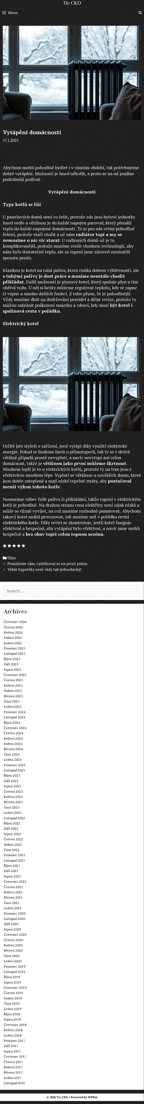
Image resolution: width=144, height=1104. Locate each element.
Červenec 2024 (15, 727)
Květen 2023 (13, 796)
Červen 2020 (13, 940)
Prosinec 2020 (14, 913)
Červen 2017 (13, 1062)
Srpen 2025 (12, 669)
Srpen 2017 (12, 1051)
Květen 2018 (13, 1030)
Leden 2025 (13, 706)
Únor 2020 (11, 955)
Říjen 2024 (12, 722)
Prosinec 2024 (14, 712)
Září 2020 (11, 924)
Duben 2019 (13, 998)
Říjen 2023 (12, 775)
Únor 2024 (11, 754)
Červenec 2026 (15, 621)
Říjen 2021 (12, 865)
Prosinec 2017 (14, 1040)
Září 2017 (11, 1045)
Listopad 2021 (14, 860)
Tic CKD (72, 3)
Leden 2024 (13, 759)
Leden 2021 (13, 908)
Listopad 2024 (14, 717)
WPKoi (92, 1097)
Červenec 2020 (15, 934)
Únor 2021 (11, 902)
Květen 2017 (13, 1067)
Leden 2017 (13, 1077)
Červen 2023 (13, 791)
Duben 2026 (13, 637)
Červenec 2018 (15, 1024)
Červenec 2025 (15, 674)
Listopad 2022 (14, 818)
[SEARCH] (140, 12)
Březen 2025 (13, 696)
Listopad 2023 (14, 770)
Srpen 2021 (12, 876)
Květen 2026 (13, 632)
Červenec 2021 (15, 881)
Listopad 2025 (14, 653)
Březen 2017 (13, 1072)
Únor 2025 (11, 701)
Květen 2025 (13, 685)
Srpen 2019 (12, 982)
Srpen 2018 (12, 1019)
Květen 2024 (13, 738)
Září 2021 (11, 871)
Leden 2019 (13, 1009)
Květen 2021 (13, 892)
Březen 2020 (13, 950)
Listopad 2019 (14, 971)
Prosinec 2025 (14, 648)
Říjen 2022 (12, 823)
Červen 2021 (13, 887)
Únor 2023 (11, 807)
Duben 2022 (13, 844)
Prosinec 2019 (14, 966)
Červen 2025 (13, 680)
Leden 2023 (13, 812)
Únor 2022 (11, 849)
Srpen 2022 (12, 834)
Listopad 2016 (14, 1083)
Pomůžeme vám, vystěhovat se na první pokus (47, 563)
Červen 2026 (13, 627)
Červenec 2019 (15, 987)
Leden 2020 (13, 961)
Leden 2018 (13, 1035)
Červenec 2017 (15, 1056)
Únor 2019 (11, 1003)
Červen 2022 (13, 839)
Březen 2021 (13, 897)
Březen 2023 (13, 802)
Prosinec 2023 (14, 765)
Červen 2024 (13, 733)
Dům (11, 557)
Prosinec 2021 (14, 855)
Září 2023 (11, 781)
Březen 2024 (13, 749)
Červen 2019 (13, 992)
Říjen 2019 (12, 977)
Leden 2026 (13, 643)
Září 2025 (11, 664)
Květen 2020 (13, 945)
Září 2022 (11, 828)
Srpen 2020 (12, 929)
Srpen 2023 (12, 786)
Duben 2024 (13, 743)
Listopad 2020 (14, 918)
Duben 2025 (13, 690)
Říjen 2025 (12, 659)
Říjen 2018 (12, 1014)
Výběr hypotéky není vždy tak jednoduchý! (44, 569)
